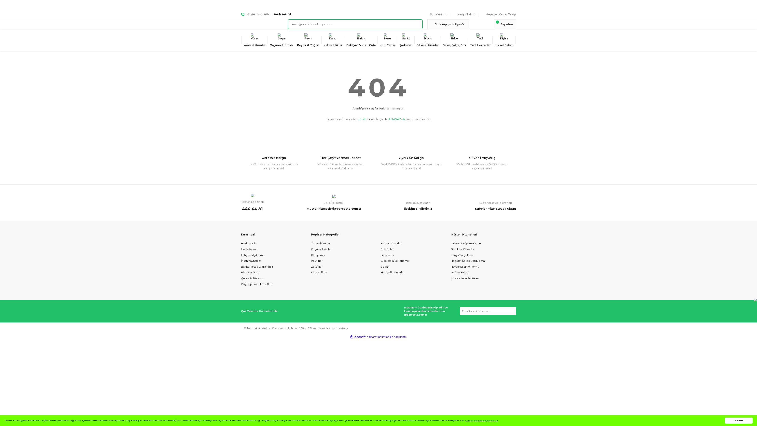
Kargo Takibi (466, 14)
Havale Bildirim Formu (465, 266)
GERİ (362, 119)
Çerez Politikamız (252, 278)
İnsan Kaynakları (251, 260)
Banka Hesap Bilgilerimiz (257, 266)
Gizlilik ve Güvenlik (462, 249)
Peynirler (317, 260)
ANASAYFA (396, 119)
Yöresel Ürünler (321, 243)
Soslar (385, 266)
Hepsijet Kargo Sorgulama (468, 260)
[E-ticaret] (378, 337)
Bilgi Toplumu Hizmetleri (256, 284)
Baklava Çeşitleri (391, 243)
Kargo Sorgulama (462, 255)
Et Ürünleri (387, 249)
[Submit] (511, 311)
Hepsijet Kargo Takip (501, 14)
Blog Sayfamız (250, 272)
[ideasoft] (358, 337)
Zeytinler (317, 266)
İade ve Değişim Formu (466, 243)
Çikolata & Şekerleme (395, 260)
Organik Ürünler (321, 249)
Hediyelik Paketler (393, 272)
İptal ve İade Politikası (465, 278)
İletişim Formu (460, 272)
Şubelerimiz (438, 14)
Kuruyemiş (317, 255)
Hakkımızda (248, 243)
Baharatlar (387, 255)
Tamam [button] (739, 420)
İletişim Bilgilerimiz (253, 255)
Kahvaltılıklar (319, 272)
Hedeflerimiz (249, 249)
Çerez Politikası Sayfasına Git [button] (481, 420)
